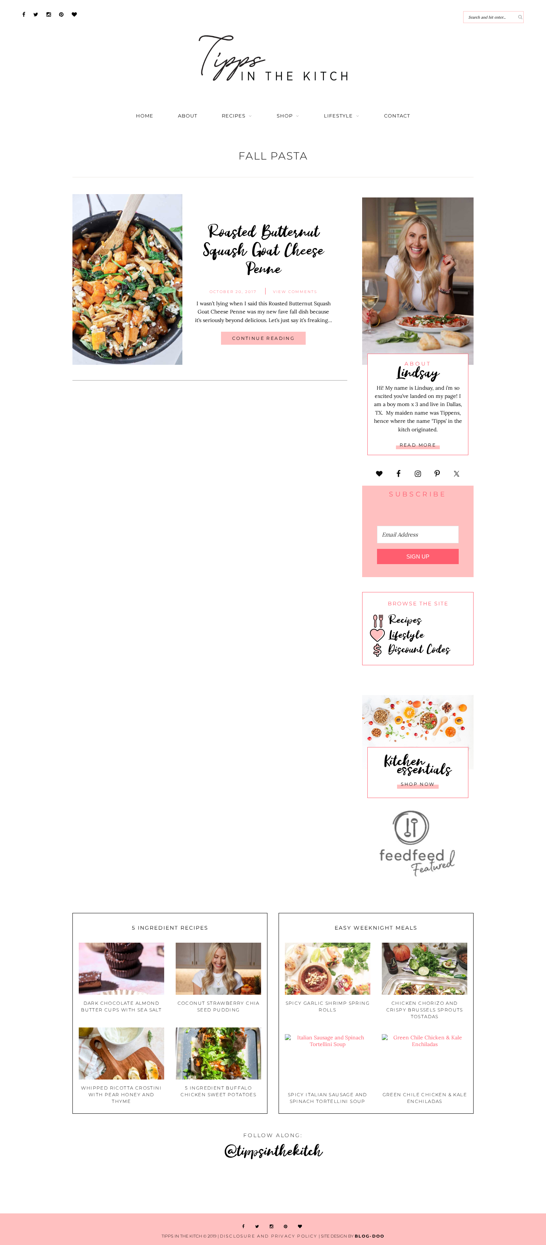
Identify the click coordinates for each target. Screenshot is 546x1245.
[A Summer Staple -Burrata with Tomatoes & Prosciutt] (45, 1187)
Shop (285, 116)
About (187, 115)
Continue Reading (263, 338)
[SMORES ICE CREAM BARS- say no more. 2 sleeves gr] (500, 1187)
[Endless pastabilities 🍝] (227, 1187)
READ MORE (418, 445)
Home (144, 115)
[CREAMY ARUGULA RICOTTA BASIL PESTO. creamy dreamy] (409, 1187)
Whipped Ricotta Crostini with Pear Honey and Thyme (121, 1094)
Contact (397, 115)
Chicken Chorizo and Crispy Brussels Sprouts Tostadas (424, 1009)
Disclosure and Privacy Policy (269, 1236)
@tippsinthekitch (273, 1150)
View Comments (295, 291)
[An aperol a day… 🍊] (318, 1187)
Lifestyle (338, 116)
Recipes (234, 116)
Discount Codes (417, 648)
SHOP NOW (418, 784)
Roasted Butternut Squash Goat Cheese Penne (263, 249)
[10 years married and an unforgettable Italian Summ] (136, 1187)
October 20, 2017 (233, 291)
